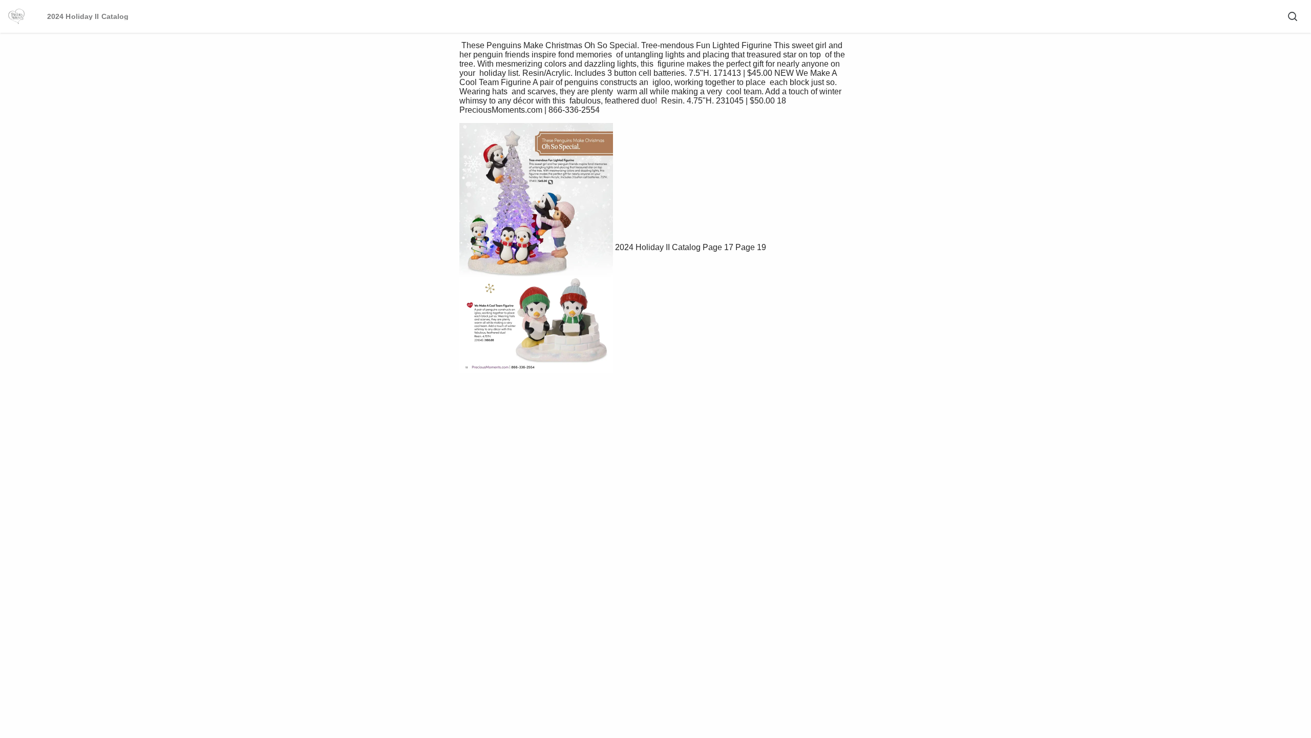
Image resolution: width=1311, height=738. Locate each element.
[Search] (1292, 16)
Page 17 (718, 247)
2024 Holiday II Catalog (659, 247)
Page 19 (750, 247)
